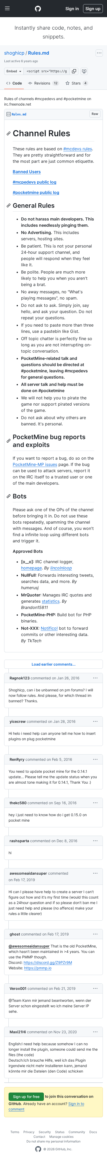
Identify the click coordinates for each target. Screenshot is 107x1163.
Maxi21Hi (18, 1032)
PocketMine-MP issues (35, 464)
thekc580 (18, 803)
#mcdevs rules (77, 148)
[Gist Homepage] (38, 8)
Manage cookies (61, 1137)
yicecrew (18, 721)
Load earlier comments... (54, 664)
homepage (31, 567)
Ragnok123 (20, 678)
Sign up (93, 8)
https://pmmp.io (37, 968)
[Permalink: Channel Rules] (9, 133)
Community (77, 1132)
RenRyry (17, 759)
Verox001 (18, 988)
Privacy (29, 1132)
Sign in (72, 8)
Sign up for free (26, 1096)
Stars (79, 83)
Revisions (45, 83)
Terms (14, 1132)
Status (59, 1132)
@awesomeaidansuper (29, 946)
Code (17, 83)
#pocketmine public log (36, 192)
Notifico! (49, 628)
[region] (53, 386)
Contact (39, 1137)
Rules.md (38, 53)
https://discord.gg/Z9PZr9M (48, 962)
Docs (93, 1132)
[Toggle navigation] (7, 8)
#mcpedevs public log (34, 182)
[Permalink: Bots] (9, 496)
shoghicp (14, 53)
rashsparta (19, 841)
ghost (15, 934)
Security (45, 1132)
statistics (50, 601)
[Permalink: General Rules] (9, 205)
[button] (74, 71)
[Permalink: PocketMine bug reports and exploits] (9, 440)
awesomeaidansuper (28, 873)
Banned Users (27, 171)
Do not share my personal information (53, 1141)
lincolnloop (61, 567)
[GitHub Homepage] (38, 1149)
